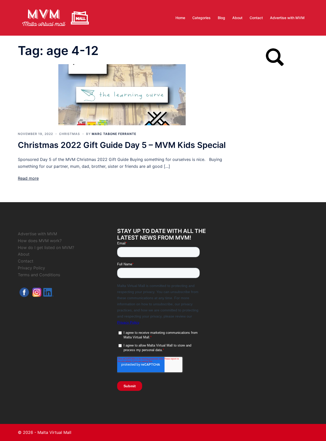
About (237, 18)
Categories (201, 18)
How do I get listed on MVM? (46, 247)
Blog (221, 18)
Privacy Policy (31, 267)
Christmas (69, 134)
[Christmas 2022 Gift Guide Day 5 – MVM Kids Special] (122, 94)
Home (180, 18)
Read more (28, 178)
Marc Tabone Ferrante (114, 134)
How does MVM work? (40, 240)
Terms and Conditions (39, 274)
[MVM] (55, 17)
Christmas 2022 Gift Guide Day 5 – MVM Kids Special (122, 145)
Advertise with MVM (287, 18)
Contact (256, 18)
